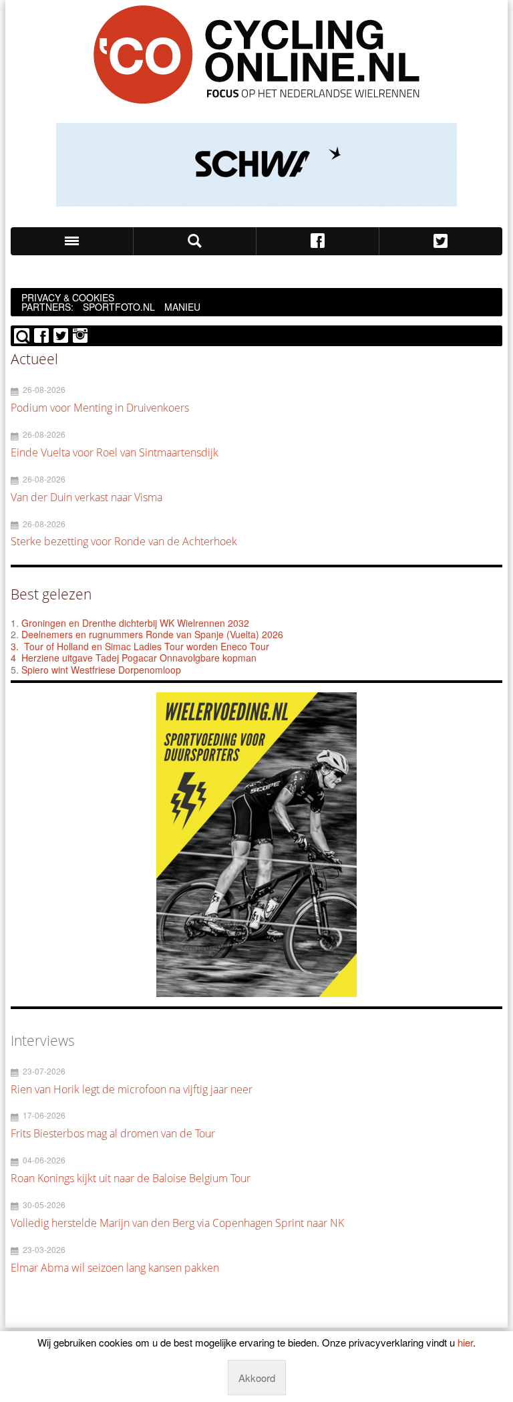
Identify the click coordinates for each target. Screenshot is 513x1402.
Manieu (182, 306)
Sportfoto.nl (119, 306)
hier (465, 1342)
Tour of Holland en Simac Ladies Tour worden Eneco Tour (146, 646)
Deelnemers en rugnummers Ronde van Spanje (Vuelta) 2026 (153, 634)
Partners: (47, 306)
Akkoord (256, 1378)
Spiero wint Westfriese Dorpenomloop (101, 669)
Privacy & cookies (67, 297)
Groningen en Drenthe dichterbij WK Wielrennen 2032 (135, 622)
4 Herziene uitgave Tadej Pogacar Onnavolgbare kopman (133, 657)
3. (15, 646)
